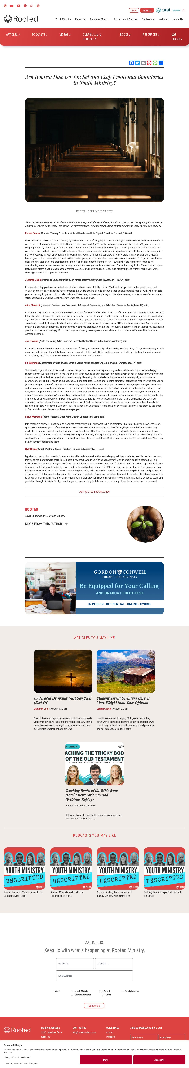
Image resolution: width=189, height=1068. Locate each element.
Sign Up (147, 10)
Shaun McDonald (33, 416)
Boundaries (102, 491)
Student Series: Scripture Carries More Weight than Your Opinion (123, 700)
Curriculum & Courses (92, 37)
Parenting (80, 19)
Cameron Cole (41, 708)
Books (124, 34)
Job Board (176, 37)
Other (108, 994)
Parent (107, 991)
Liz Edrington (32, 362)
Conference (148, 19)
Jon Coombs (31, 341)
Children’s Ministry (100, 19)
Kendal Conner (32, 233)
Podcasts (38, 34)
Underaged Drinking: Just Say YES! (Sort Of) (62, 700)
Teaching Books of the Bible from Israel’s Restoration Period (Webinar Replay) (91, 795)
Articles (12, 34)
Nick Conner (31, 449)
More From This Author (43, 524)
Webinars (164, 19)
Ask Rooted (86, 491)
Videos (64, 34)
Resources (150, 34)
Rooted (81, 211)
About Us (178, 19)
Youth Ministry (63, 19)
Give (134, 10)
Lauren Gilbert (104, 708)
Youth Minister (82, 991)
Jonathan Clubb (33, 279)
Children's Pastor (83, 994)
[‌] (18, 6)
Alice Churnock (32, 305)
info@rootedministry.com (84, 1032)
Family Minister (132, 991)
